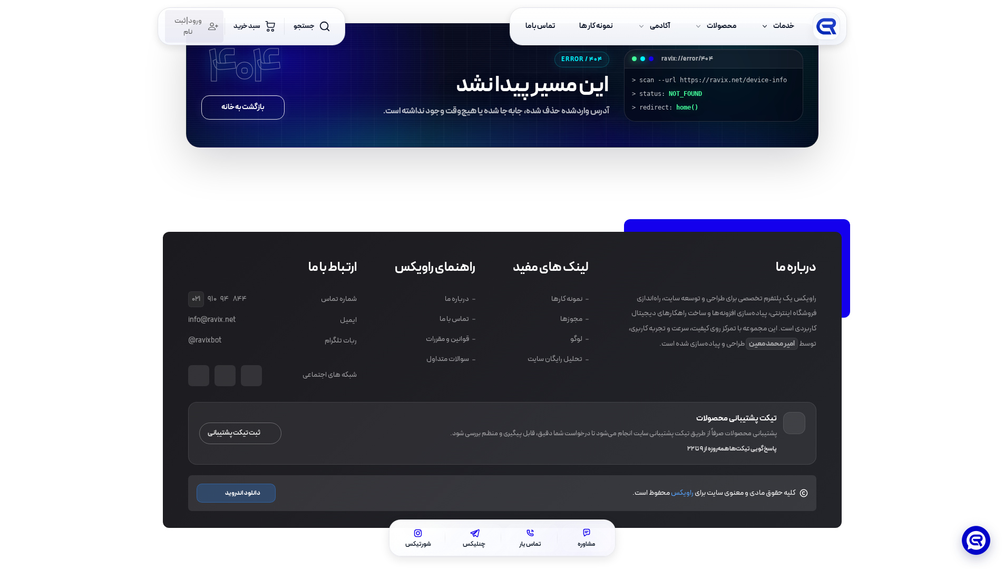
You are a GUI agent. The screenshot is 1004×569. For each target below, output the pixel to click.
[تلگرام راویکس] (198, 375)
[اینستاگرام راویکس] (225, 375)
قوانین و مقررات (447, 339)
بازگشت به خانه (243, 107)
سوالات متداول (447, 359)
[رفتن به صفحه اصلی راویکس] (826, 26)
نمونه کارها (566, 299)
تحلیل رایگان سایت (555, 359)
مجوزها (571, 319)
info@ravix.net (212, 320)
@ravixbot (204, 340)
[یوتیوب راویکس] (251, 375)
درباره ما (456, 299)
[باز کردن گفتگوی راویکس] (976, 541)
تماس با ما (454, 319)
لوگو (576, 339)
